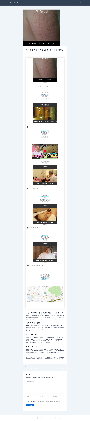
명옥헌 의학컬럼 (77, 2)
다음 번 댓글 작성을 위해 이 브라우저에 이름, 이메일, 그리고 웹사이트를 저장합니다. (43, 401)
